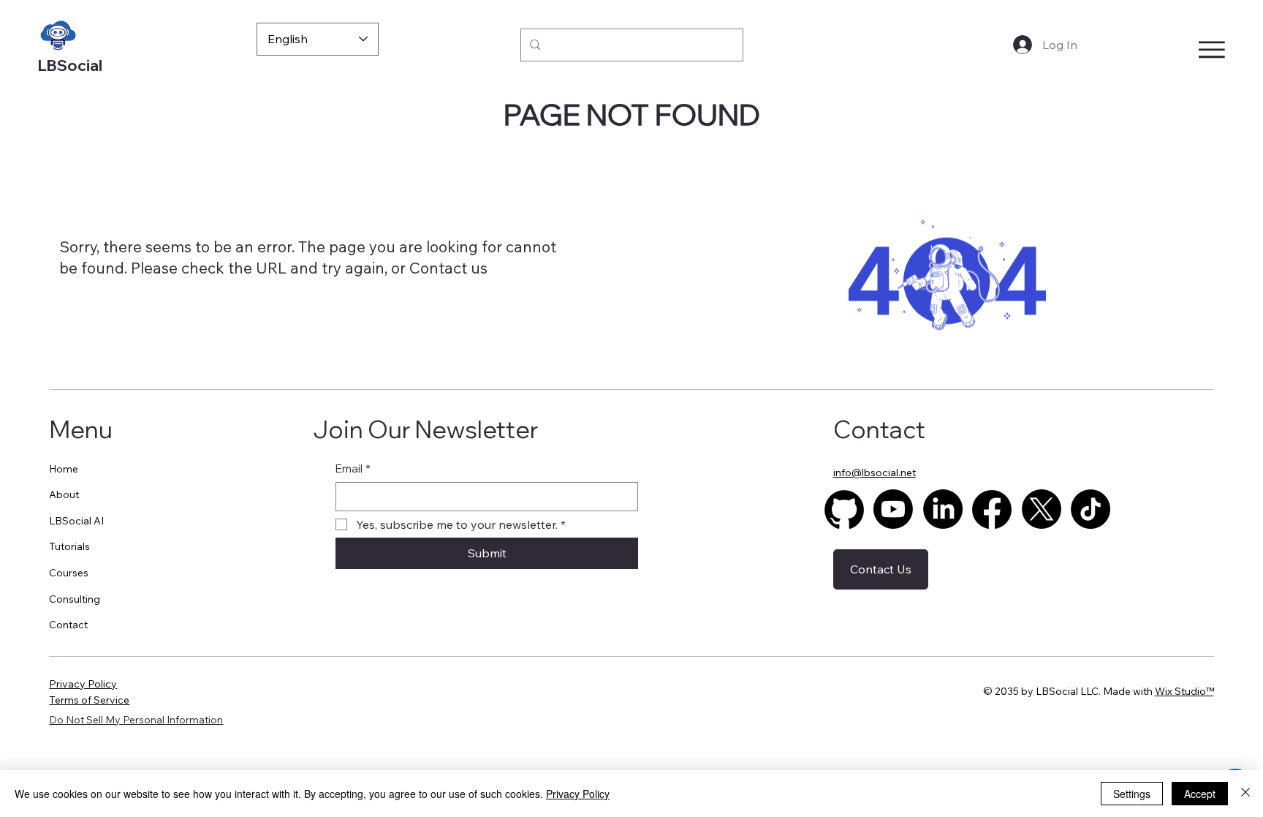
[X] (1041, 509)
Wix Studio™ (1184, 691)
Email (353, 468)
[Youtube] (893, 509)
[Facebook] (992, 509)
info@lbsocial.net (874, 472)
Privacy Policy (83, 683)
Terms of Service (89, 700)
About (64, 494)
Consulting (74, 599)
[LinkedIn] (943, 509)
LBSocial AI (76, 520)
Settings (1131, 793)
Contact (438, 267)
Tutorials (69, 546)
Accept (1199, 793)
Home (63, 468)
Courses (68, 572)
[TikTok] (1090, 509)
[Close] (1245, 793)
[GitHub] (844, 509)
